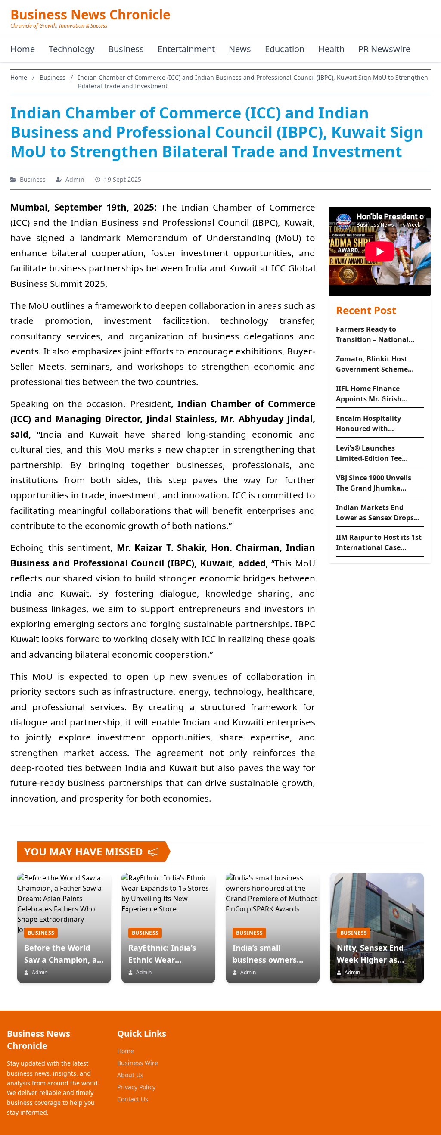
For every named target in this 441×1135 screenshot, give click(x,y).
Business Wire (137, 1063)
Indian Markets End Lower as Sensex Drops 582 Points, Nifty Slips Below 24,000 (375, 513)
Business (126, 49)
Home (22, 49)
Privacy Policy (136, 1087)
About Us (130, 1075)
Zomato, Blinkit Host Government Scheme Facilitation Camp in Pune (372, 364)
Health (331, 49)
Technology (71, 49)
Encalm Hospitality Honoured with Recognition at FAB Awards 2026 (369, 424)
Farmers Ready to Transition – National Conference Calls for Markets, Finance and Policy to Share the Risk (376, 334)
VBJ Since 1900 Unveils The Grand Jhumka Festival (373, 483)
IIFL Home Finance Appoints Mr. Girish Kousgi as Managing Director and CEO (371, 394)
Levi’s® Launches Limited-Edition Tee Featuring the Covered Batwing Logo (374, 453)
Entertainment (186, 49)
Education (284, 49)
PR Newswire (384, 49)
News (240, 49)
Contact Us (132, 1099)
